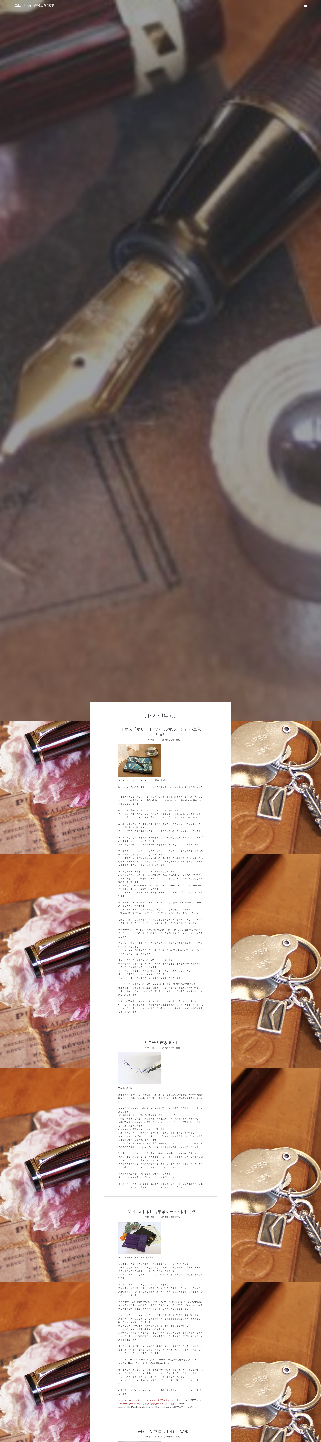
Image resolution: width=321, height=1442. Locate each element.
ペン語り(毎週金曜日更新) (170, 740)
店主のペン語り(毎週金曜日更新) (34, 5)
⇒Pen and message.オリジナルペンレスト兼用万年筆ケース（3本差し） (151, 1400)
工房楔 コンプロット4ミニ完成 (160, 1431)
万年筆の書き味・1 (160, 1042)
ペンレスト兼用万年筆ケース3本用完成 (160, 1211)
